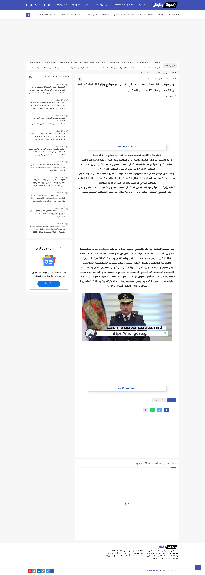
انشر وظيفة (62, 5)
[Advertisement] (102, 40)
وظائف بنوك (136, 15)
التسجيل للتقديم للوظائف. (127, 147)
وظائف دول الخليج (121, 15)
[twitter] (31, 5)
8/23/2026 (59, 115)
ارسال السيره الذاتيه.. (127, 388)
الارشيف (141, 5)
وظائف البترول (63, 15)
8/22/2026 (59, 162)
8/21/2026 (59, 84)
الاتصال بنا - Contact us (123, 5)
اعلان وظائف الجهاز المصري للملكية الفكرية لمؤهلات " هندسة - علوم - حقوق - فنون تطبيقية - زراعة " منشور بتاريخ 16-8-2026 (47, 229)
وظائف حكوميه (164, 15)
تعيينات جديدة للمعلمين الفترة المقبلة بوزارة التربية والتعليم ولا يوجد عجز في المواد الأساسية (47, 214)
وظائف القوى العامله (46, 15)
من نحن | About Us (100, 5)
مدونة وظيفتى (151, 571)
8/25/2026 (59, 100)
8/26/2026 (59, 131)
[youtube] (49, 5)
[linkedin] (40, 5)
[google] (36, 5)
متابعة (49, 283)
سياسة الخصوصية (80, 5)
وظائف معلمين (149, 15)
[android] (44, 5)
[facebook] (27, 5)
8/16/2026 (59, 223)
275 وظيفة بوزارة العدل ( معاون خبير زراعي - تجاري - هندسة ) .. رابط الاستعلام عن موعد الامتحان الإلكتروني (47, 167)
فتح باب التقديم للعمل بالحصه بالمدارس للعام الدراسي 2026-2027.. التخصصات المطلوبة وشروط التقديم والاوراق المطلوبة (47, 121)
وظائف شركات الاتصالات (81, 15)
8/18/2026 (59, 208)
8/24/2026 (59, 192)
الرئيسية (175, 15)
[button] (166, 410)
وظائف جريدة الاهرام (101, 15)
